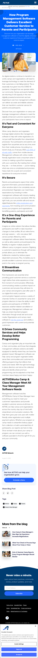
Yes (26, 6)
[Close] (35, 626)
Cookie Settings (19, 644)
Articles (19, 49)
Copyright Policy (18, 605)
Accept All (19, 654)
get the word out (17, 320)
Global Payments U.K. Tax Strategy (19, 611)
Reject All (19, 649)
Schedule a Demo (19, 480)
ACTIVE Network (7, 453)
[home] (5, 2)
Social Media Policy (15, 608)
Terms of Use (9, 605)
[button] (35, 2)
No (29, 6)
